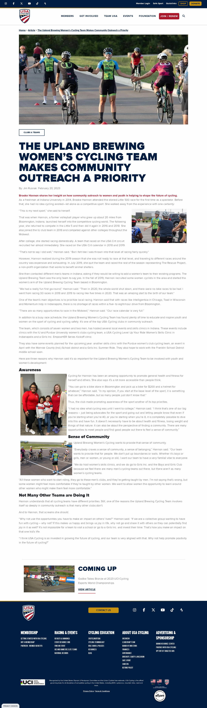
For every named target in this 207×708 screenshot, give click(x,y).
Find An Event (60, 646)
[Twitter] (21, 3)
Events (128, 16)
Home (22, 30)
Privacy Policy (88, 691)
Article (31, 30)
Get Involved (89, 16)
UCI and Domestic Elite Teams (66, 650)
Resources (92, 650)
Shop (183, 4)
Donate (195, 4)
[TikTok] (37, 3)
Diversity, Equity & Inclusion (133, 657)
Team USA (110, 16)
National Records (61, 653)
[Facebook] (13, 3)
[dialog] (10, 706)
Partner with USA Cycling (166, 647)
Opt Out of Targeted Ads (165, 651)
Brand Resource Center (165, 644)
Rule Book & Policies (96, 646)
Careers (125, 664)
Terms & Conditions (102, 691)
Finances (125, 650)
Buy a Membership (28, 642)
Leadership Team (128, 642)
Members (67, 16)
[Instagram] (5, 3)
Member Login (143, 3)
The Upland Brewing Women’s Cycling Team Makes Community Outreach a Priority (83, 30)
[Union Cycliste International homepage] (33, 682)
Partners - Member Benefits (31, 646)
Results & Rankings (62, 639)
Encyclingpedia (94, 639)
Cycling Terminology (96, 642)
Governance (127, 653)
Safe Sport (158, 3)
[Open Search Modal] (183, 16)
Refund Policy (127, 668)
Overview (126, 639)
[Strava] (45, 3)
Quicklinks (171, 3)
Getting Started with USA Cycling (34, 639)
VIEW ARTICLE (87, 589)
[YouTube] (29, 3)
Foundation (147, 16)
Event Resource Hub (62, 642)
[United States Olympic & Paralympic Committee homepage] (160, 683)
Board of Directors (129, 646)
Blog (90, 653)
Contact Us (103, 610)
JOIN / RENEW (169, 16)
